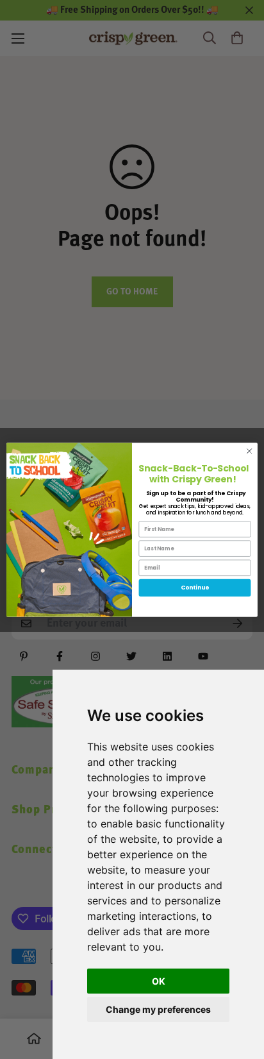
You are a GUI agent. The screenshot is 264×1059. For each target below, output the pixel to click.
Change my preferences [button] (158, 1009)
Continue (195, 588)
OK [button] (158, 981)
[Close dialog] (249, 451)
